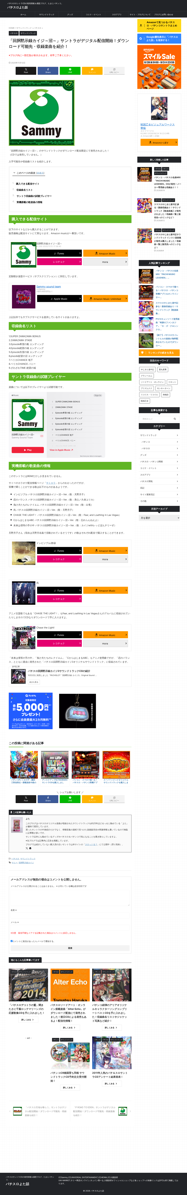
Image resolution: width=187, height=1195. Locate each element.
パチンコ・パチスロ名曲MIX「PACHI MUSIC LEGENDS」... (167, 274)
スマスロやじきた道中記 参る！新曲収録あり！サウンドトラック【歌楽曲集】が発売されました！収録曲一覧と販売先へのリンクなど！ (167, 211)
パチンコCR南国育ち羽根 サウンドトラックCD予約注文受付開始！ (68, 1076)
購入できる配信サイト (27, 183)
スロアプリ (117, 14)
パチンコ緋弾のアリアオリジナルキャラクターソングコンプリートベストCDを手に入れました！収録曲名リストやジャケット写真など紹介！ (109, 1013)
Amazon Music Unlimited (107, 298)
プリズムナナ (146, 388)
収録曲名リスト (25, 189)
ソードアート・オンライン (152, 382)
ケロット (172, 382)
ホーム (23, 14)
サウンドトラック (46, 14)
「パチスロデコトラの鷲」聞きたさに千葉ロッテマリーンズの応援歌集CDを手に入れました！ (27, 1009)
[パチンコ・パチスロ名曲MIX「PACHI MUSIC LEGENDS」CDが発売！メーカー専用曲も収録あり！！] (146, 276)
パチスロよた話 (17, 7)
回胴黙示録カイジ (26, 862)
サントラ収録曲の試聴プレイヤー (34, 196)
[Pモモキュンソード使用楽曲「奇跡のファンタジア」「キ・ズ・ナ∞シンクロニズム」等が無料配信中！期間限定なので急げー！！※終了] (146, 324)
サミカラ (51, 482)
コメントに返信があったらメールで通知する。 (34, 941)
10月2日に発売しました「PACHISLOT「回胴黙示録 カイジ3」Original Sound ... (62, 675)
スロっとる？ (91, 844)
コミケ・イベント (93, 14)
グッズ (70, 14)
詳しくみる (26, 1019)
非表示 (40, 173)
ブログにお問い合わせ (163, 14)
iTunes (60, 253)
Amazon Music (107, 253)
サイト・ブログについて (140, 14)
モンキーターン (163, 388)
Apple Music (60, 298)
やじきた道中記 (147, 369)
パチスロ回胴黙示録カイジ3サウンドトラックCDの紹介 (59, 671)
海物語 (165, 394)
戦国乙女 (144, 401)
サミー (15, 862)
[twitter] (27, 848)
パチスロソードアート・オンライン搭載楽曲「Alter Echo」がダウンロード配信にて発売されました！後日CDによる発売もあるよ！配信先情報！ (68, 1013)
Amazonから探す (161, 142)
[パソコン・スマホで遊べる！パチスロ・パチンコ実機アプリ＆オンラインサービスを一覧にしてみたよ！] (146, 292)
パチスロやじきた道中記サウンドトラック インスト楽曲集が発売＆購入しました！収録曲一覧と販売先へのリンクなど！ (167, 241)
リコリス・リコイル (149, 394)
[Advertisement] (93, 1150)
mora (105, 261)
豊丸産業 (163, 369)
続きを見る (34, 682)
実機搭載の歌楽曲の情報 (29, 202)
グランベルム (146, 376)
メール (15, 922)
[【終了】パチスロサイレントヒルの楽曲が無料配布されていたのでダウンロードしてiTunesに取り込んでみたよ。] (146, 340)
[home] (30, 848)
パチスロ (15, 858)
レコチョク (59, 261)
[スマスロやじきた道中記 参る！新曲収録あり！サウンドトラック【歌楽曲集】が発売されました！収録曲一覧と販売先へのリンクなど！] (146, 308)
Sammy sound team (48, 286)
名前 (14, 910)
